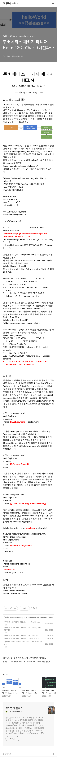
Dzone (5, 763)
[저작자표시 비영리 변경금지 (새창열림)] (33, 608)
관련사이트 (7, 753)
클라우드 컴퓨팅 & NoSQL (14, 617)
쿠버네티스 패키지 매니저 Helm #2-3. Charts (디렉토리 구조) (22, 628)
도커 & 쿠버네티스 (32, 617)
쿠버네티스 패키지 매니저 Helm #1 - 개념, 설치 (20, 638)
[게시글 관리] (14, 608)
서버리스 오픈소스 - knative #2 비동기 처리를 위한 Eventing (23, 642)
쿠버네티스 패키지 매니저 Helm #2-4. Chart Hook (22, 622)
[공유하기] (11, 608)
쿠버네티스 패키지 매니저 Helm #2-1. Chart (19, 635)
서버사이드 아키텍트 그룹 (12, 758)
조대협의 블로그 (10, 3)
